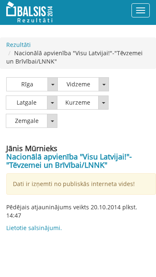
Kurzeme (77, 102)
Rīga (27, 84)
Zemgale (27, 121)
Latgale (27, 102)
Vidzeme (78, 84)
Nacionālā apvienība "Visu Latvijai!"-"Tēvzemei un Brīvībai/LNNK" (69, 161)
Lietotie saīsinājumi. (34, 228)
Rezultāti (18, 45)
